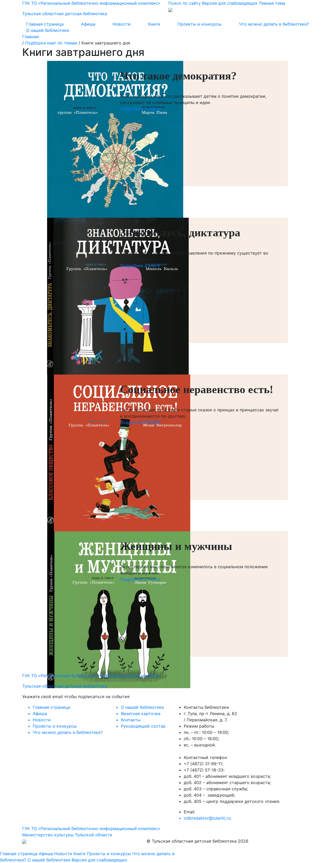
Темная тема (272, 3)
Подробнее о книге (140, 108)
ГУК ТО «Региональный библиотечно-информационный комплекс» (91, 828)
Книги (154, 24)
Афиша (88, 24)
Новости (122, 24)
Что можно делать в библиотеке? (274, 24)
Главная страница (45, 24)
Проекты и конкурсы (199, 24)
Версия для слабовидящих (230, 3)
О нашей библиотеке (47, 30)
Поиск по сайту (184, 3)
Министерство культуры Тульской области (67, 834)
